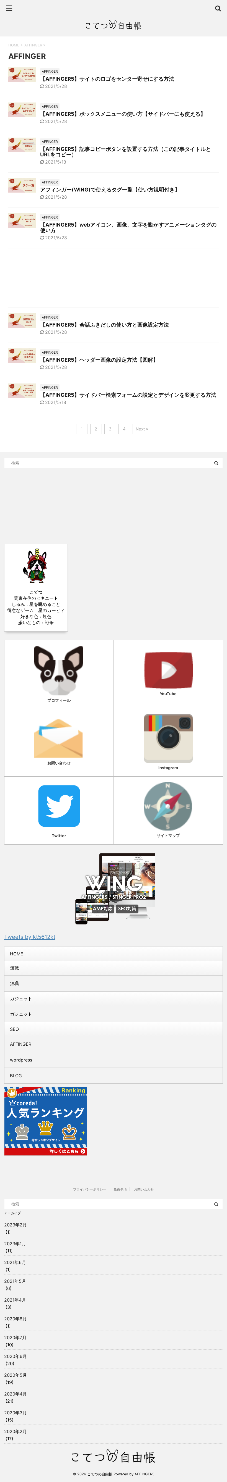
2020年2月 (15, 1431)
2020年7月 (15, 1337)
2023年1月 (15, 1243)
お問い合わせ (144, 1189)
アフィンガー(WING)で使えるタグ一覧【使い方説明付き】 (110, 189)
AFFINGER (20, 1044)
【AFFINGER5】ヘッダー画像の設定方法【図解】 (99, 360)
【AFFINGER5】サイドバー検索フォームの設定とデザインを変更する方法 (128, 395)
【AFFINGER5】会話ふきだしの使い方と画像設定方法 (104, 325)
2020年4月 (15, 1394)
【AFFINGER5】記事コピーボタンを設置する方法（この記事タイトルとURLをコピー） (125, 152)
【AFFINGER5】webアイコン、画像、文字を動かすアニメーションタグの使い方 (128, 227)
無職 (14, 968)
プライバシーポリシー (89, 1189)
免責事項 (120, 1189)
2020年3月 (15, 1412)
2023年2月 (15, 1225)
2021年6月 (15, 1262)
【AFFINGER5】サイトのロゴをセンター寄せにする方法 (107, 79)
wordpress (21, 1060)
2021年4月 (15, 1300)
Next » (142, 429)
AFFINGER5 (144, 1474)
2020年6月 (15, 1356)
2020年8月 (15, 1318)
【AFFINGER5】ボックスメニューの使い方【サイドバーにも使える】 (123, 114)
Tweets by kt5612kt (29, 937)
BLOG (16, 1075)
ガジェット (21, 1014)
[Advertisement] (113, 279)
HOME (16, 954)
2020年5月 (15, 1375)
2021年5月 (15, 1281)
